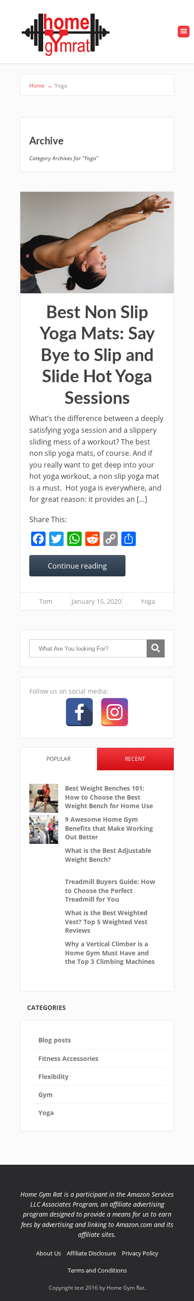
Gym (45, 1094)
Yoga (148, 601)
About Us (48, 1253)
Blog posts (54, 1040)
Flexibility (53, 1076)
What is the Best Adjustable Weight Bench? (108, 855)
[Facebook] (79, 712)
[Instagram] (114, 712)
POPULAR (58, 759)
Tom (45, 601)
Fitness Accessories (68, 1058)
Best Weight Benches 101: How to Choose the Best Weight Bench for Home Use (109, 797)
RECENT (135, 759)
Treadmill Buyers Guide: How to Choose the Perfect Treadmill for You (110, 890)
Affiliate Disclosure (91, 1253)
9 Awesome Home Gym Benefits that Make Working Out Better (109, 828)
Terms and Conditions (97, 1270)
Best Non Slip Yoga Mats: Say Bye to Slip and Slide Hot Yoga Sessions (97, 355)
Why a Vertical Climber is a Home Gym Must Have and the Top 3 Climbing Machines (110, 953)
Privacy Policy (140, 1253)
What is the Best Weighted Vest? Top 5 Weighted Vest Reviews (106, 921)
